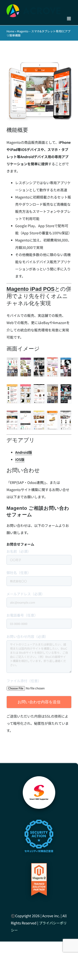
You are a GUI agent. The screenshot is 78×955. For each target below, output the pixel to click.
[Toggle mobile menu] (69, 18)
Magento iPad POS (30, 289)
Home (10, 31)
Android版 (23, 452)
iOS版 (19, 459)
